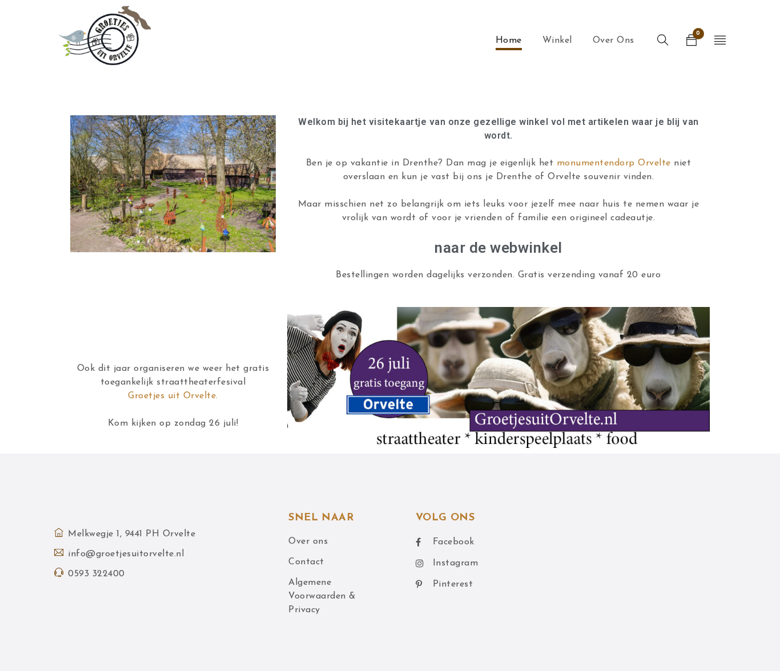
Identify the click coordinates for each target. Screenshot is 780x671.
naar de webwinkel (498, 247)
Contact (306, 562)
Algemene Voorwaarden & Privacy (322, 596)
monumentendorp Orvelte (614, 163)
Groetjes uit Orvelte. (173, 396)
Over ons (308, 541)
